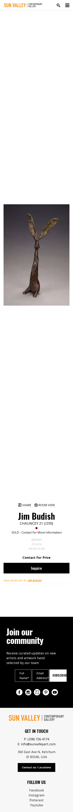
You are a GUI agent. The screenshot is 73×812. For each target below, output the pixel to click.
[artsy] (37, 692)
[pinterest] (46, 692)
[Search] (58, 5)
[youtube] (55, 692)
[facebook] (19, 692)
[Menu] (67, 5)
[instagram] (28, 692)
